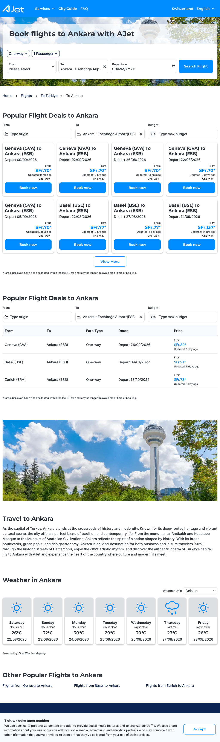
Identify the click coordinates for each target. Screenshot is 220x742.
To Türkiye (49, 95)
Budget (153, 125)
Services (45, 8)
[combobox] (29, 69)
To (62, 64)
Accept (199, 729)
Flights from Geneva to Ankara (27, 685)
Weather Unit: (172, 590)
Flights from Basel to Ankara (97, 685)
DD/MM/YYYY (123, 69)
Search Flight (196, 66)
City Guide (67, 9)
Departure (119, 64)
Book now (28, 188)
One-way (16, 53)
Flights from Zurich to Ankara (170, 685)
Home (7, 95)
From (13, 64)
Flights (26, 95)
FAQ (84, 9)
